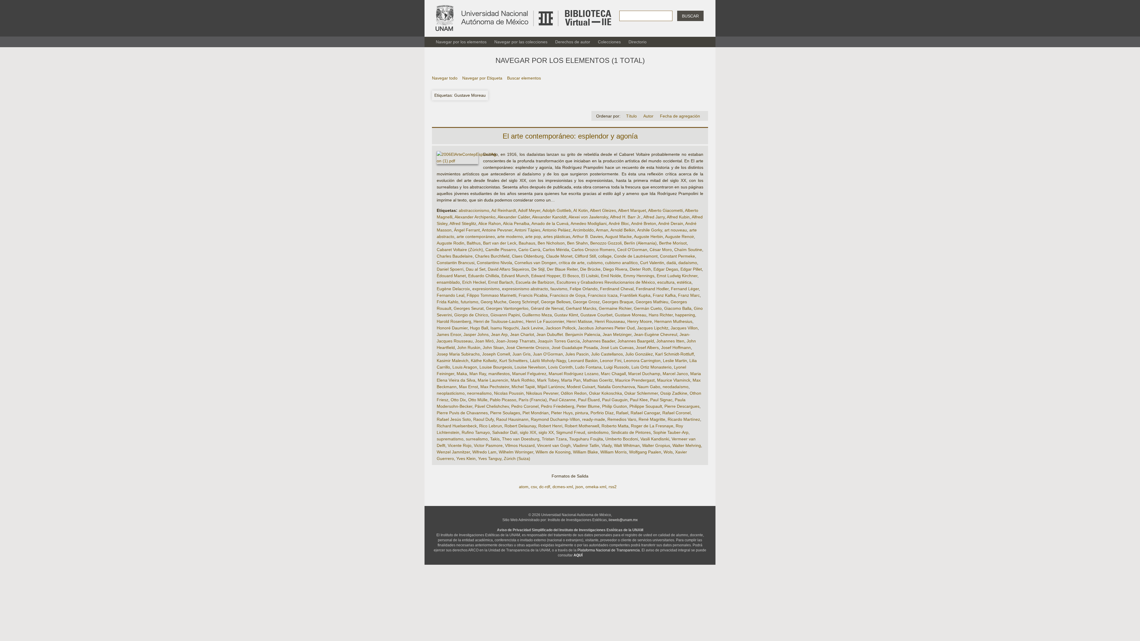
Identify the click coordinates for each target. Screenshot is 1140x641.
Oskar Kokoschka (605, 393)
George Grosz (586, 301)
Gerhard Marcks (581, 308)
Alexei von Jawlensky (588, 217)
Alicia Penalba (516, 223)
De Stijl (537, 269)
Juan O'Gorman (548, 354)
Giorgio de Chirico (471, 314)
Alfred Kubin (678, 217)
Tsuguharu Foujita (586, 439)
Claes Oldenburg (528, 256)
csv (534, 486)
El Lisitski (589, 275)
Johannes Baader (598, 341)
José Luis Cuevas (617, 347)
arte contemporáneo (476, 236)
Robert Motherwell (582, 425)
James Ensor (449, 334)
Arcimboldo (583, 230)
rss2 (613, 486)
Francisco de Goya (567, 295)
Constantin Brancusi (455, 262)
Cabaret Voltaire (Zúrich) (460, 249)
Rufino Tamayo (476, 432)
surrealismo (477, 439)
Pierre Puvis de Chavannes (462, 412)
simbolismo (598, 432)
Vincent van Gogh (554, 445)
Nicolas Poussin (509, 393)
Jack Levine (532, 328)
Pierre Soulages (505, 412)
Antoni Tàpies (527, 230)
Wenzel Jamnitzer (453, 452)
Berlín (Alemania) (640, 243)
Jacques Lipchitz (652, 328)
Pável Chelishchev (492, 406)
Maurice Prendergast (635, 380)
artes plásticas (556, 236)
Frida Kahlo (447, 301)
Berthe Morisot (673, 243)
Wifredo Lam (484, 452)
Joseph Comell (496, 354)
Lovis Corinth (560, 367)
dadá (671, 262)
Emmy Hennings (638, 275)
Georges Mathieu (652, 301)
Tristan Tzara (554, 439)
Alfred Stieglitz (462, 223)
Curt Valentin (652, 262)
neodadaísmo (675, 386)
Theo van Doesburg (520, 439)
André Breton (643, 223)
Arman (602, 230)
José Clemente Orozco (527, 347)
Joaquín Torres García (559, 341)
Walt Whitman (627, 445)
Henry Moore (639, 321)
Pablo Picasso (503, 399)
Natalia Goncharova (616, 386)
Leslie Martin (675, 360)
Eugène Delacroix (453, 288)
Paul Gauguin (615, 399)
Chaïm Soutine (688, 249)
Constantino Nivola (494, 262)
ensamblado (448, 282)
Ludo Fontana (588, 367)
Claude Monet (559, 256)
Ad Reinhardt (503, 210)
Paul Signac (661, 399)
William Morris (613, 452)
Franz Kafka (664, 295)
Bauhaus (527, 243)
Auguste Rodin (450, 243)
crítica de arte (572, 262)
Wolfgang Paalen (645, 452)
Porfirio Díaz (602, 412)
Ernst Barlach (500, 282)
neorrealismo (479, 393)
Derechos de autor (572, 41)
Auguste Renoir (679, 236)
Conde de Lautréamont (636, 256)
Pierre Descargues (681, 406)
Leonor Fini (610, 360)
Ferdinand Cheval (617, 288)
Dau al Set (475, 269)
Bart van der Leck (499, 243)
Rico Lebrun (490, 425)
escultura (665, 282)
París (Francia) (533, 399)
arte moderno (510, 236)
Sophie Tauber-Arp (670, 432)
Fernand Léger (685, 288)
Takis (495, 439)
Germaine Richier (615, 308)
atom (523, 486)
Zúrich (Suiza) (517, 458)
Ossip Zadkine (673, 393)
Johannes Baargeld (636, 341)
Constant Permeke (677, 256)
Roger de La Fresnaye (652, 425)
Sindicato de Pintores (631, 432)
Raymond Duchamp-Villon (555, 419)
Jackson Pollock (561, 328)
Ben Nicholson (551, 243)
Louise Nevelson (530, 367)
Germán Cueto (648, 308)
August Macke (618, 236)
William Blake (585, 452)
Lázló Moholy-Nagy (548, 360)
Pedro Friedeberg (557, 406)
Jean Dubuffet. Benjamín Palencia (568, 334)
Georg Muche (493, 301)
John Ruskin (468, 347)
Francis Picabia (533, 295)
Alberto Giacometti (665, 210)
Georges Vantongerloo (507, 308)
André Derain (670, 223)
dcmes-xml (562, 486)
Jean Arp (499, 334)
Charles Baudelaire (455, 256)
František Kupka (635, 295)
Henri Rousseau (610, 321)
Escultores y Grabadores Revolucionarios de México (606, 282)
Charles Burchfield (492, 256)
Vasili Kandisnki (654, 439)
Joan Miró (484, 341)
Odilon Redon (574, 393)
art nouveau (675, 230)
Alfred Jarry (654, 217)
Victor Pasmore (488, 445)
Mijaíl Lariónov (550, 386)
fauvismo (558, 288)
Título (631, 116)
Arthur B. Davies (587, 236)
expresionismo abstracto (525, 288)
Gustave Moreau (630, 314)
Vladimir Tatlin (586, 445)
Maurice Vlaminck (673, 380)
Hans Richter (661, 314)
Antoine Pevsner (497, 230)
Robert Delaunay (520, 425)
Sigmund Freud (570, 432)
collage (605, 256)
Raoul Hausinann (512, 419)
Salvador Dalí (504, 432)
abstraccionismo (474, 210)
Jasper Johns (476, 334)
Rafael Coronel (676, 412)
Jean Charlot (522, 334)
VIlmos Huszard (520, 445)
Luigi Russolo (616, 367)
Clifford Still (585, 256)
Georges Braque (617, 301)
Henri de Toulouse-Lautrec (498, 321)
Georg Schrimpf (524, 301)
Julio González (639, 354)
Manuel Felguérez (529, 373)
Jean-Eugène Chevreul (655, 334)
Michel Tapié (523, 386)
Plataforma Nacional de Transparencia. (609, 550)
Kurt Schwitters (513, 360)
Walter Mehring (686, 445)
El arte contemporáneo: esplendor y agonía (570, 136)
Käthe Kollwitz (484, 360)
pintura (581, 412)
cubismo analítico (621, 262)
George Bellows (556, 301)
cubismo (595, 262)
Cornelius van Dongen (535, 262)
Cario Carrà (529, 249)
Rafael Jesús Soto (454, 419)
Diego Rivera (615, 269)
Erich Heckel (474, 282)
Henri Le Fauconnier (545, 321)
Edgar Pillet (691, 269)
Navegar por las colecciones (520, 41)
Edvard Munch (515, 275)
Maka (462, 373)
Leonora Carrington (642, 360)
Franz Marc (689, 295)
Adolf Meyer (529, 210)
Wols (668, 452)
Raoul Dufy (483, 419)
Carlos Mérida (556, 249)
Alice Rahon (489, 223)
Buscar (690, 16)
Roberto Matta (614, 425)
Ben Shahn (577, 243)
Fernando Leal (450, 295)
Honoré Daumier (452, 328)
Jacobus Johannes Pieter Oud (606, 328)
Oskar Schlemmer (641, 393)
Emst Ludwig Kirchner (677, 275)
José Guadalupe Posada (575, 347)
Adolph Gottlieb (556, 210)
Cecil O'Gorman (632, 249)
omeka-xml (595, 486)
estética (684, 282)
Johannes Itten (670, 341)
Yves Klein (466, 458)
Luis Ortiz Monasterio (651, 367)
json (579, 486)
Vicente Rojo (459, 445)
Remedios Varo (621, 419)
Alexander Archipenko (475, 217)
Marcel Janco (675, 373)
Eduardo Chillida (483, 275)
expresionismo (486, 288)
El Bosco (571, 275)
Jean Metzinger (617, 334)
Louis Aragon (464, 367)
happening (685, 314)
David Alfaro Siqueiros (508, 269)
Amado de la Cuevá (550, 223)
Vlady (606, 445)
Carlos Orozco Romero (593, 249)
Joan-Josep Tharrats (515, 341)
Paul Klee (639, 399)
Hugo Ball (479, 328)
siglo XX (546, 432)
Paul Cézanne (562, 399)
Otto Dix (458, 399)
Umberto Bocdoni (621, 439)
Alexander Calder (514, 217)
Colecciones (609, 41)
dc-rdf (544, 486)
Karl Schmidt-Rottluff (674, 354)
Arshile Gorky (649, 230)
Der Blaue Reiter (562, 269)
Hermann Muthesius (673, 321)
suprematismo (450, 439)
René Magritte (652, 419)
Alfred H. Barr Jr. (625, 217)
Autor (648, 116)
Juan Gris (521, 354)
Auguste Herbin (648, 236)
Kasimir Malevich (452, 360)
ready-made (593, 419)
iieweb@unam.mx (623, 520)
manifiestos (499, 373)
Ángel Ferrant (467, 230)
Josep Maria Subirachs (458, 354)
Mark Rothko (523, 380)
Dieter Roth (640, 269)
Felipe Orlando (584, 288)
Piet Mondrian (535, 412)
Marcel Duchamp (644, 373)
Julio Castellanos (607, 354)
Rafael (622, 412)
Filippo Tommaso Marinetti (491, 295)
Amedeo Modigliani (589, 223)
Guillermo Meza (537, 314)
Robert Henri (550, 425)
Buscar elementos (524, 78)
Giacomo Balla (677, 308)
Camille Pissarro (500, 249)
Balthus (474, 243)
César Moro (661, 249)
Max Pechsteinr (494, 386)
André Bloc (619, 223)
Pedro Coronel (525, 406)
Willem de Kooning (553, 452)
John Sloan (493, 347)
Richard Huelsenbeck (457, 425)
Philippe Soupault (645, 406)
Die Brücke (590, 269)
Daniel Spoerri (450, 269)
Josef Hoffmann (676, 347)
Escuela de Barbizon (535, 282)
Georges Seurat (469, 308)
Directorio (637, 41)
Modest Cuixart (581, 386)
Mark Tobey (548, 380)
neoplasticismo (451, 393)
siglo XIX (528, 432)
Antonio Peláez (556, 230)
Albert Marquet (632, 210)
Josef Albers (647, 347)
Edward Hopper (545, 275)
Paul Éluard (589, 399)
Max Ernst (468, 386)
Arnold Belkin (622, 230)
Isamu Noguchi (504, 328)
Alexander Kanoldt (549, 217)
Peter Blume (588, 406)
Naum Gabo (648, 386)
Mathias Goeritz (598, 380)
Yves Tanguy (489, 458)
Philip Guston (614, 406)
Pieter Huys (562, 412)
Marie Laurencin (493, 380)
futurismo (469, 301)
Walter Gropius (656, 445)
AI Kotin (580, 210)
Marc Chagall (613, 373)
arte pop (533, 236)
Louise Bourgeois (495, 367)
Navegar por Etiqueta (482, 78)
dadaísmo (687, 262)
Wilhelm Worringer (516, 452)
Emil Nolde (611, 275)
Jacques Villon (684, 328)
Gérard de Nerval (547, 308)
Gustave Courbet (596, 314)
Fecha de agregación (680, 116)
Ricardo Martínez (684, 419)
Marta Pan (571, 380)
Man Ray (477, 373)
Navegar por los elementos (461, 41)
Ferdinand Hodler (652, 288)
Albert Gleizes (603, 210)
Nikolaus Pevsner (542, 393)
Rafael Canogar (645, 412)
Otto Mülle (477, 399)
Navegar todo (444, 78)
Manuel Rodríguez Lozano (573, 373)
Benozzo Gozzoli (606, 243)
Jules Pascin (577, 354)
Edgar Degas (665, 269)
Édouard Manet (451, 275)
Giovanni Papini (505, 314)
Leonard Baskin (583, 360)
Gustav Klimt (566, 314)
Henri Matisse (579, 321)
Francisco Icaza (603, 295)
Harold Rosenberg (454, 321)
